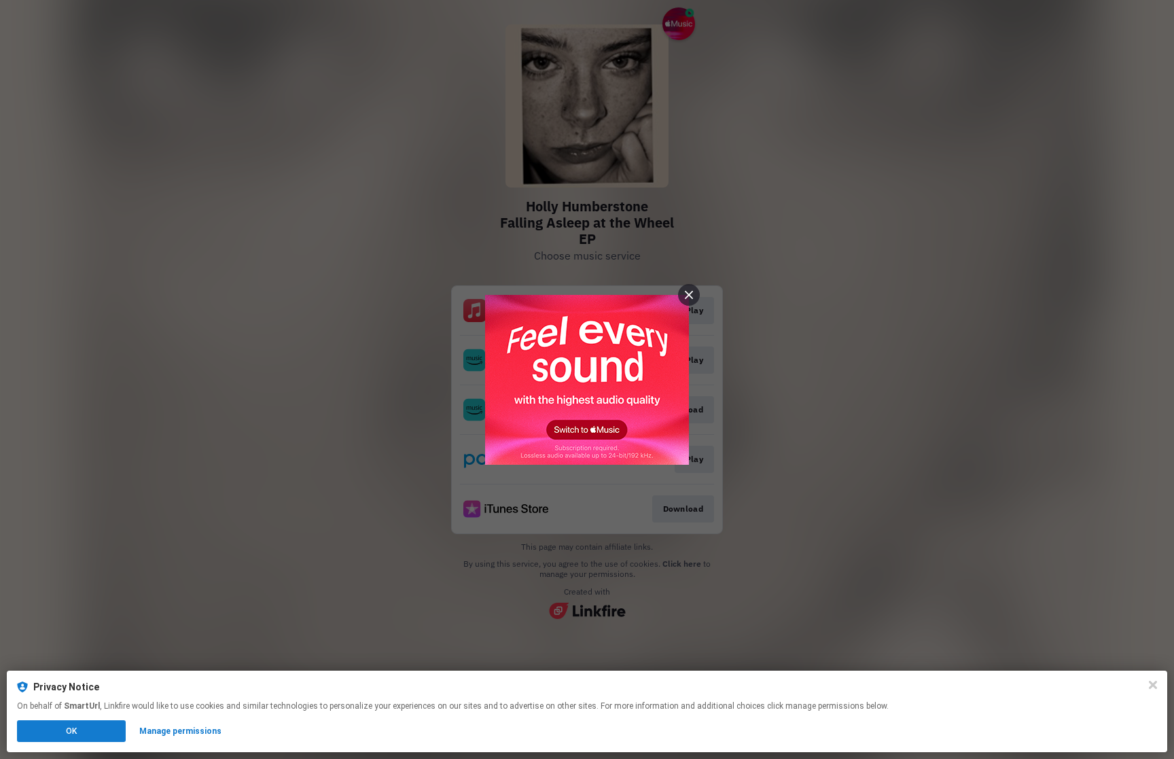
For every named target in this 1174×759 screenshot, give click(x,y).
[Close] (1153, 685)
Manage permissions (180, 731)
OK (71, 731)
